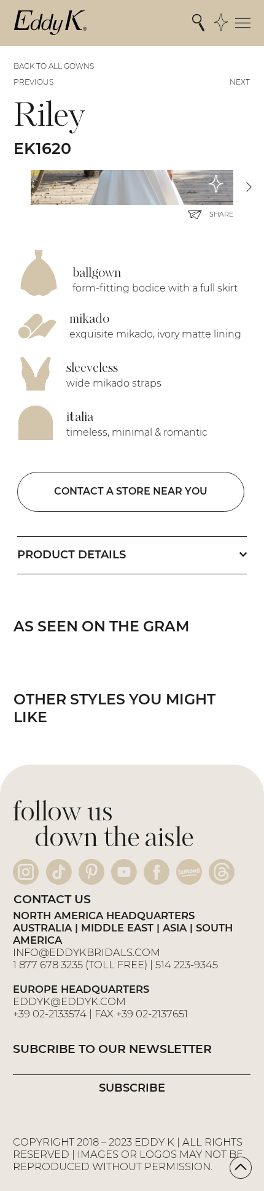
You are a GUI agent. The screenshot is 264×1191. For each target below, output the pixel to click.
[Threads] (222, 872)
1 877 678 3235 (48, 964)
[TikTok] (59, 872)
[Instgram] (26, 872)
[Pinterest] (91, 872)
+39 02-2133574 (50, 1014)
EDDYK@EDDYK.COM (69, 1001)
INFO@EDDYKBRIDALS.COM (88, 952)
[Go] (241, 1168)
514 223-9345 (186, 964)
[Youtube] (124, 872)
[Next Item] (249, 187)
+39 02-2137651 (152, 1014)
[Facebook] (156, 872)
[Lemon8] (189, 872)
